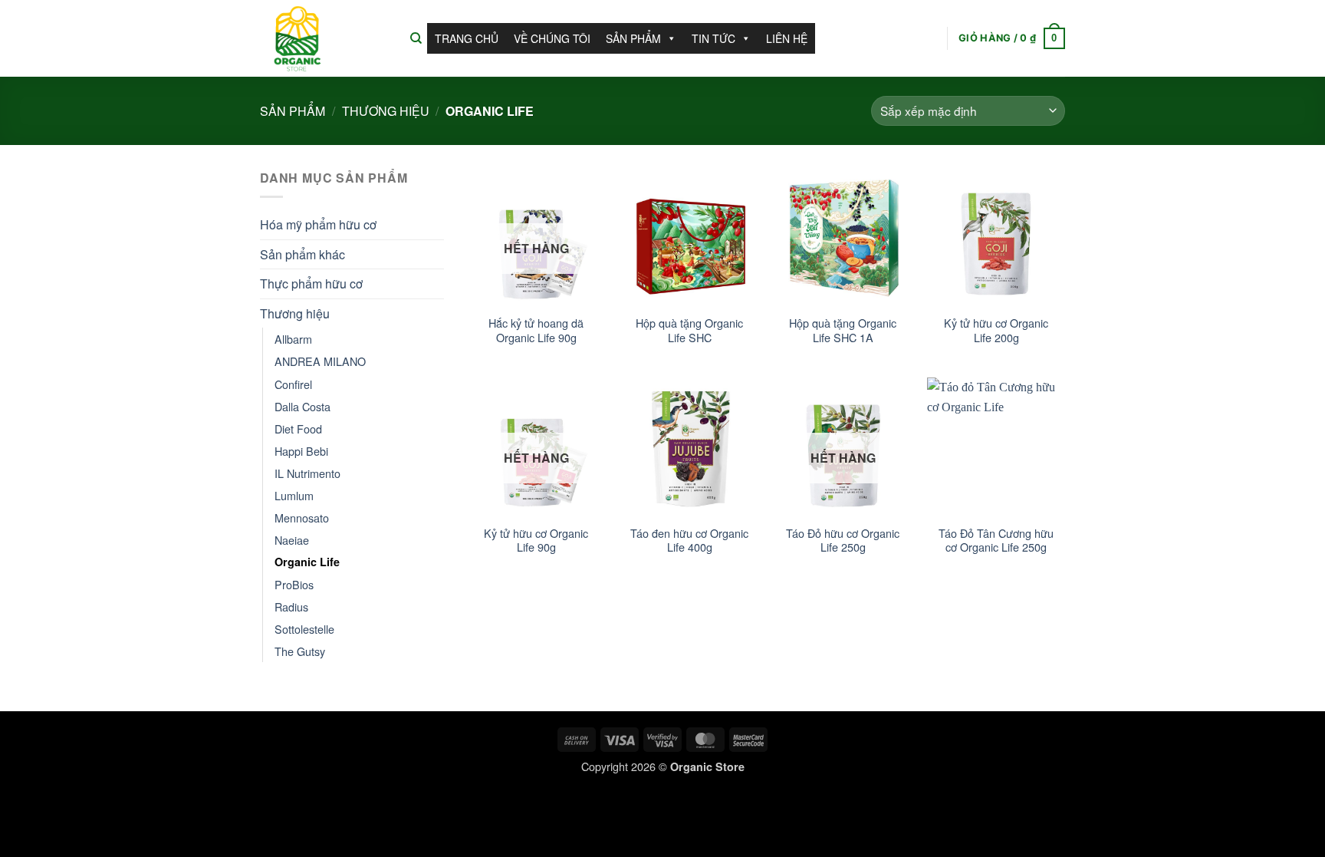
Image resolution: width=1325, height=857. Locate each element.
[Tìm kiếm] (416, 38)
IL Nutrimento (307, 473)
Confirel (293, 384)
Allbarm (293, 339)
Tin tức (713, 38)
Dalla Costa (302, 406)
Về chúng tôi (552, 38)
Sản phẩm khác (302, 254)
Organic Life (307, 561)
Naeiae (292, 540)
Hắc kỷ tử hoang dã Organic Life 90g (536, 330)
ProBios (294, 584)
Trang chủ (466, 38)
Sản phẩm (633, 38)
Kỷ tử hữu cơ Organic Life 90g (536, 540)
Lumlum (294, 495)
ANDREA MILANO (320, 361)
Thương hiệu (385, 111)
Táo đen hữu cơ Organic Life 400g (689, 540)
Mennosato (302, 517)
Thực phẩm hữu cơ (311, 283)
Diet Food (298, 428)
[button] (1011, 38)
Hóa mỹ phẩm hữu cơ (318, 224)
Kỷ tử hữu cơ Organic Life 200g (996, 330)
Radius (291, 606)
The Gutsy (300, 651)
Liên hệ (786, 38)
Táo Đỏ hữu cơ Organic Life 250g (842, 540)
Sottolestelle (304, 629)
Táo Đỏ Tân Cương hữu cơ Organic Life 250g (996, 540)
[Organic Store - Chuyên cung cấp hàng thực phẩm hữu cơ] (323, 38)
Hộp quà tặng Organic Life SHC (689, 330)
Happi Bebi (301, 451)
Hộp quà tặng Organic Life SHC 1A (842, 330)
